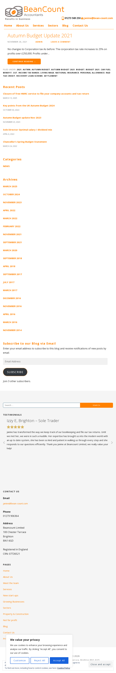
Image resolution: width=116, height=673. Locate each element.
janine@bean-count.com (98, 18)
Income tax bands (28, 72)
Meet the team (11, 583)
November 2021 (12, 234)
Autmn (27, 69)
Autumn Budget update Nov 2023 (22, 117)
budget (80, 69)
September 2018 (12, 258)
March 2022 (10, 218)
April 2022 (9, 210)
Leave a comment (61, 42)
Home (8, 25)
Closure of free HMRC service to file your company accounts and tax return (46, 93)
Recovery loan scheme (29, 76)
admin (39, 42)
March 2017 (10, 290)
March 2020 (10, 250)
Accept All (59, 660)
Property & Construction (16, 613)
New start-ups (10, 595)
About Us (22, 25)
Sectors (53, 25)
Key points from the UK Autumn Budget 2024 (29, 105)
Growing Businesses (13, 601)
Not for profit (10, 620)
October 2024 (11, 194)
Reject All (39, 660)
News (6, 166)
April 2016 (9, 314)
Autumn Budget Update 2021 (40, 35)
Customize (20, 660)
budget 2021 (93, 69)
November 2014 (12, 330)
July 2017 (8, 282)
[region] (39, 651)
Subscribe (15, 372)
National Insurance (67, 72)
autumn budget (41, 69)
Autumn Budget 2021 (63, 69)
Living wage (47, 72)
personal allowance (92, 72)
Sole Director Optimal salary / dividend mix (27, 129)
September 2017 (12, 274)
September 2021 (12, 242)
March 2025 (10, 186)
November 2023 (12, 202)
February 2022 (11, 226)
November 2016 (12, 306)
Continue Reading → (24, 61)
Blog (65, 25)
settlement (51, 76)
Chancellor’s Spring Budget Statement (25, 141)
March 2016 (10, 322)
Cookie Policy (63, 668)
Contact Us (80, 25)
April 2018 (9, 266)
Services (38, 25)
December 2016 (12, 298)
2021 (19, 69)
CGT (15, 72)
